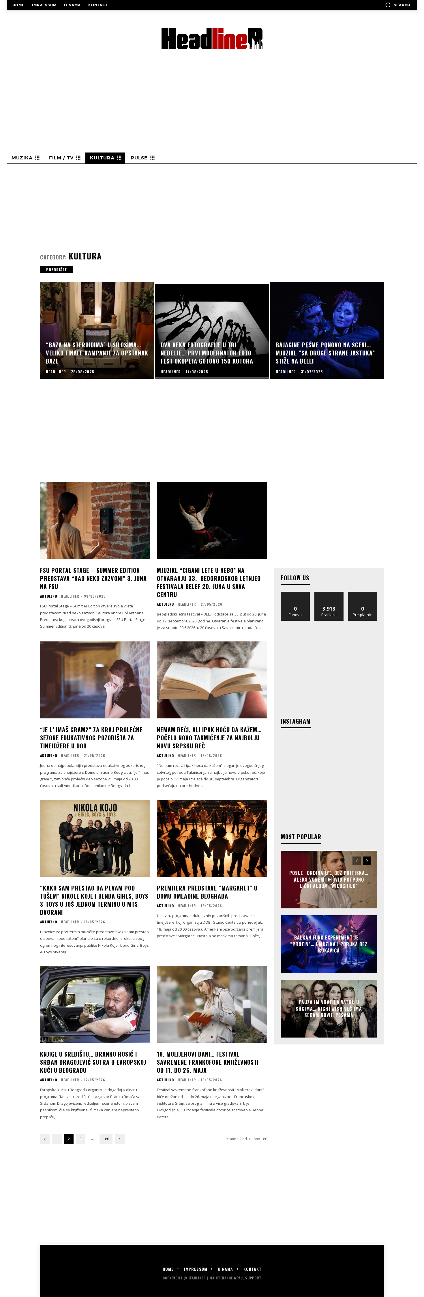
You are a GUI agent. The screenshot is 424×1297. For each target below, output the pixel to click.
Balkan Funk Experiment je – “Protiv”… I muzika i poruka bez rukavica (328, 944)
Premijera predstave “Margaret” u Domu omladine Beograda (207, 892)
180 (106, 1138)
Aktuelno (48, 596)
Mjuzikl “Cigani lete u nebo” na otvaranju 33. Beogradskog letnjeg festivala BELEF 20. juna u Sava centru (209, 582)
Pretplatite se (362, 594)
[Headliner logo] (212, 38)
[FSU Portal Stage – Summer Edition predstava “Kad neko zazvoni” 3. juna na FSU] (95, 520)
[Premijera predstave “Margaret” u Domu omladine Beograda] (212, 838)
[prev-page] (45, 1139)
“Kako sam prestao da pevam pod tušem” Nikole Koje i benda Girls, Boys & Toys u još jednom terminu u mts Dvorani (94, 900)
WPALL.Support (247, 1277)
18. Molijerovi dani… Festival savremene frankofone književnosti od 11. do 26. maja (208, 1062)
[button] (397, 5)
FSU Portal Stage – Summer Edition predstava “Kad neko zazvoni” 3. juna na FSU (93, 578)
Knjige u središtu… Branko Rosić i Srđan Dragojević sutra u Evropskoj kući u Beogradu (93, 1062)
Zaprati (329, 594)
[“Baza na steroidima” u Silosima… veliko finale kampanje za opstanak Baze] (97, 330)
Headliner (70, 596)
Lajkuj (295, 594)
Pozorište (56, 269)
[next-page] (120, 1139)
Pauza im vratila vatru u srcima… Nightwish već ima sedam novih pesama (329, 1009)
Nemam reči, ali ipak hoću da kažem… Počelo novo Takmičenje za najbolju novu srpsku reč (209, 737)
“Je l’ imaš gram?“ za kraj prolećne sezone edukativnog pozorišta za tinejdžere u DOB (91, 737)
